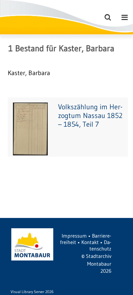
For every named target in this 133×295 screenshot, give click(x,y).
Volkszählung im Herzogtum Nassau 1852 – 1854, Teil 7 (90, 116)
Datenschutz (100, 245)
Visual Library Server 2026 (32, 291)
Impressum (74, 235)
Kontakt (90, 242)
